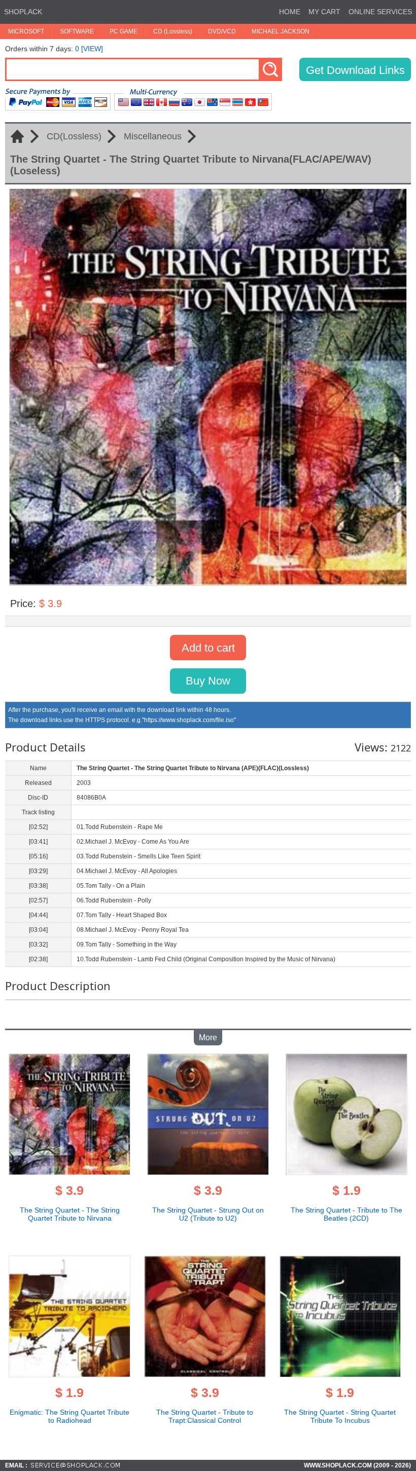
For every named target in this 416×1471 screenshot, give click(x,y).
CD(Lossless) (74, 136)
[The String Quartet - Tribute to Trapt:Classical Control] (205, 1374)
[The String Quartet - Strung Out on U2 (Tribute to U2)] (208, 1172)
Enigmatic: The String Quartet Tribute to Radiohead (69, 1416)
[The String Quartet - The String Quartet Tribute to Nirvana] (69, 1172)
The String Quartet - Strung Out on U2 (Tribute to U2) (208, 1214)
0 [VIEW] (89, 49)
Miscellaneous (153, 136)
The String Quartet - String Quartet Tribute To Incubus (340, 1416)
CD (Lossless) (172, 31)
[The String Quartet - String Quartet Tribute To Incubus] (340, 1374)
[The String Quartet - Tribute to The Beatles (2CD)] (346, 1172)
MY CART (324, 12)
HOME (289, 12)
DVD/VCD (222, 31)
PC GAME (123, 31)
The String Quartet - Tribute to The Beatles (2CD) (346, 1214)
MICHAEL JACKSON (280, 31)
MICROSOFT (26, 31)
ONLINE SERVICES (380, 12)
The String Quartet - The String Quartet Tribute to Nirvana (70, 1214)
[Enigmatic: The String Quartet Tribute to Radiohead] (69, 1374)
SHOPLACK (23, 12)
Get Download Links (355, 70)
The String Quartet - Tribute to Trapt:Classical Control (204, 1416)
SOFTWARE (77, 31)
